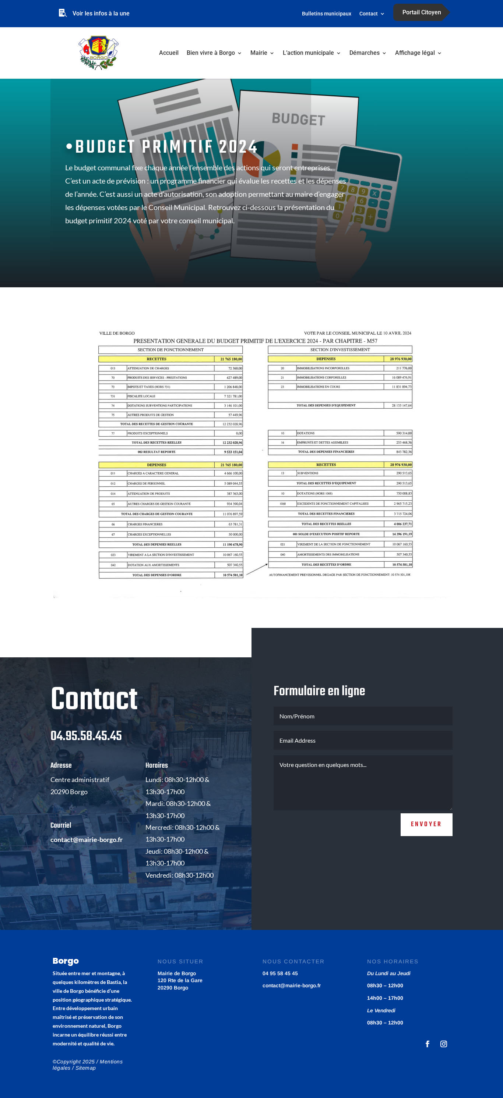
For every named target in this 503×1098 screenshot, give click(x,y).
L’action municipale (308, 52)
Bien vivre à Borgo (211, 52)
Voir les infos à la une (101, 13)
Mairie (258, 52)
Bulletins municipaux (326, 14)
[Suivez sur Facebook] (427, 1044)
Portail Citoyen (421, 12)
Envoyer (426, 824)
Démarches (364, 52)
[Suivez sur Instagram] (443, 1044)
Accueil (169, 52)
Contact (368, 14)
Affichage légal (415, 52)
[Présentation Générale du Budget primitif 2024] (251, 597)
